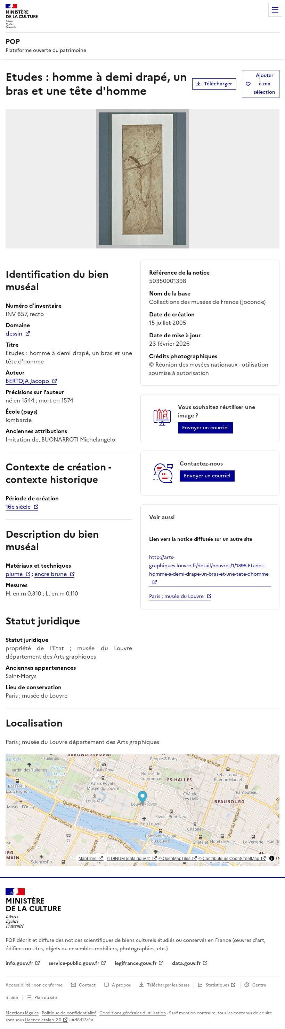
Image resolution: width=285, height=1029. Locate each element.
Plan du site (45, 998)
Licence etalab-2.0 (43, 1020)
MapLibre (88, 858)
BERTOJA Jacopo (27, 381)
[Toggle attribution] (272, 858)
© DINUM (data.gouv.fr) (128, 858)
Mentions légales (22, 1013)
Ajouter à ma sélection (264, 84)
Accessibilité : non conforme (34, 985)
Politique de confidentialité (69, 1013)
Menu (275, 10)
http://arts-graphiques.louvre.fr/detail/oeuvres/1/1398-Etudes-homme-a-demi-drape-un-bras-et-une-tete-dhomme (209, 566)
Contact (87, 985)
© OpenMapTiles (174, 858)
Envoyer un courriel (205, 427)
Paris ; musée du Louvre (176, 596)
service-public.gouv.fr (74, 963)
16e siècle (18, 506)
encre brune (50, 574)
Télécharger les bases (168, 985)
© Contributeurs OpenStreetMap (228, 858)
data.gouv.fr (186, 963)
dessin (14, 333)
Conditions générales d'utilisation (132, 1013)
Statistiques (217, 985)
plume (14, 574)
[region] (142, 810)
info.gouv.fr (19, 963)
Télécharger (218, 83)
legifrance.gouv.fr (136, 963)
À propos (121, 985)
